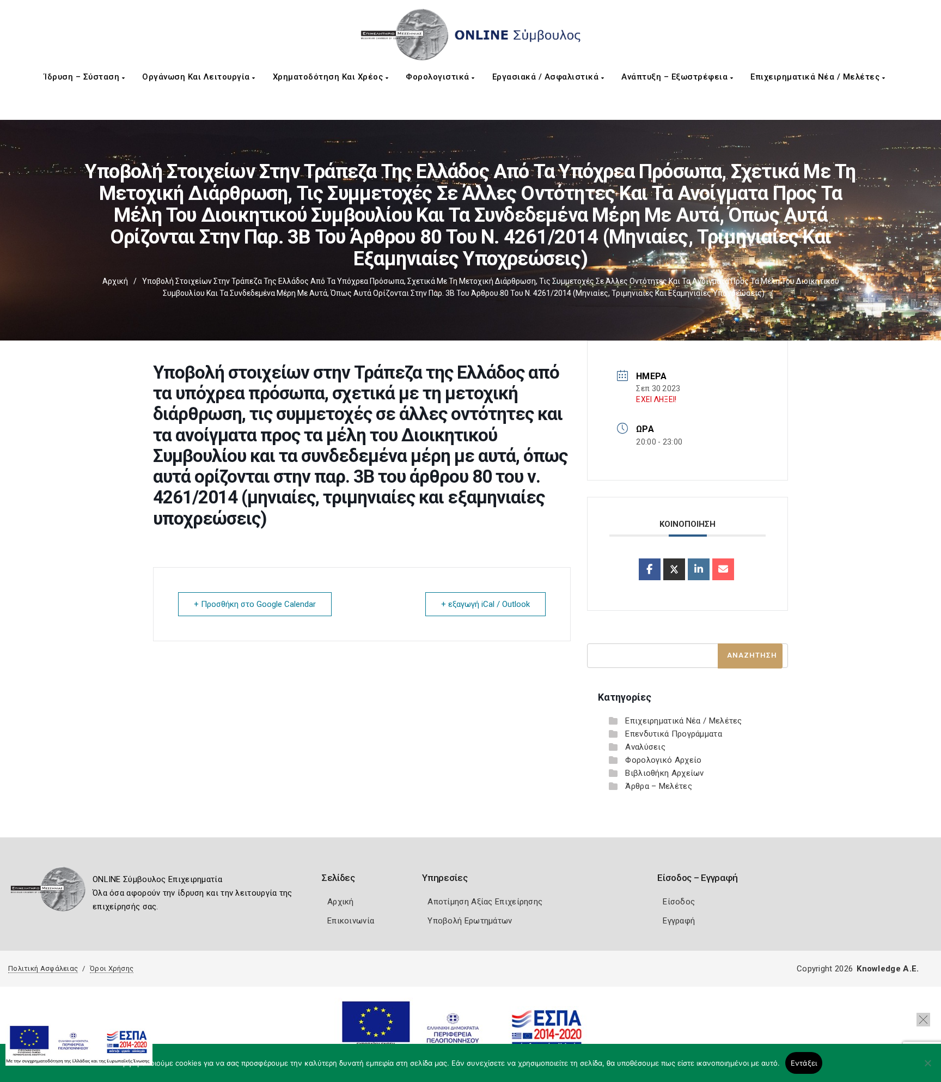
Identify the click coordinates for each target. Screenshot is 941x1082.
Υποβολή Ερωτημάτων (469, 921)
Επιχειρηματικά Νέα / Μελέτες (816, 77)
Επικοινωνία (350, 921)
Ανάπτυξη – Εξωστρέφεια (675, 77)
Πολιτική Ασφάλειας (43, 968)
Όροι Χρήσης (111, 968)
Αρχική (115, 281)
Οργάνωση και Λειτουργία (197, 77)
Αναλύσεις (645, 747)
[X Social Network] (674, 569)
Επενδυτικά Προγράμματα (673, 734)
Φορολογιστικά (439, 77)
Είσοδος (679, 902)
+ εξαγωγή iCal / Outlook (485, 604)
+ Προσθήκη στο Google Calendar (255, 604)
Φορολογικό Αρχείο (663, 760)
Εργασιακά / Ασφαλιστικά (546, 77)
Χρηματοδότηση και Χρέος (329, 77)
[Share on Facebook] (650, 569)
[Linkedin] (699, 569)
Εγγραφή (679, 921)
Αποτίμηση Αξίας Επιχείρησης (484, 902)
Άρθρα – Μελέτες (658, 786)
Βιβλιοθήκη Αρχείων (664, 773)
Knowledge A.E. (888, 969)
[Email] (723, 569)
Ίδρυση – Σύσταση (83, 77)
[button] (923, 1019)
